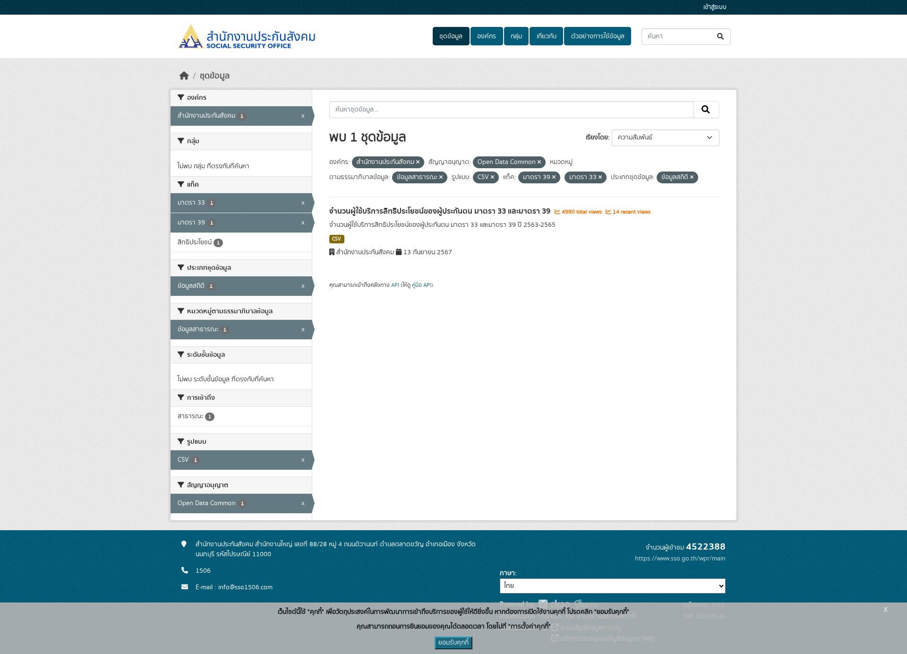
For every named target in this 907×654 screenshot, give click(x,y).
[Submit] (721, 36)
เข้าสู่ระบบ (715, 7)
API (395, 285)
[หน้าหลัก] (184, 76)
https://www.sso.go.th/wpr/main (680, 558)
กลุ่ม (516, 36)
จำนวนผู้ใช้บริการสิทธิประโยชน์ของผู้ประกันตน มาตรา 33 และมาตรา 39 (440, 211)
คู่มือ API (421, 285)
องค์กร (486, 36)
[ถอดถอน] (417, 162)
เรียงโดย (597, 137)
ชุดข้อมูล (450, 36)
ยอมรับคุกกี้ (453, 642)
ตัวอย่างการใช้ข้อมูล (598, 36)
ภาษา (507, 573)
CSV (336, 239)
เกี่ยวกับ (546, 36)
